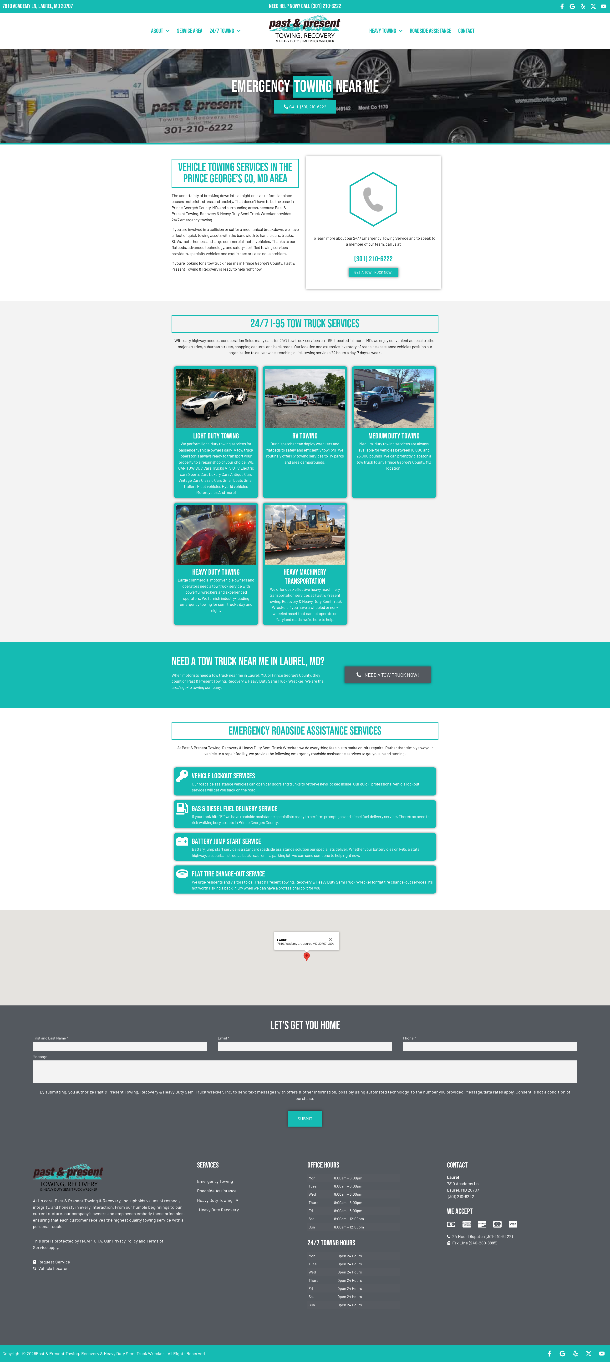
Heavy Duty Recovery (219, 1209)
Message (40, 1057)
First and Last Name (50, 1038)
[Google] (573, 6)
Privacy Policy (125, 1240)
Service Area (189, 31)
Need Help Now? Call (290, 6)
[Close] (330, 939)
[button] (307, 956)
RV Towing (305, 436)
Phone (409, 1038)
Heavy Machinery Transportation (305, 577)
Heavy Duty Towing (216, 572)
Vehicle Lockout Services (223, 776)
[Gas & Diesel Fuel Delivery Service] (182, 809)
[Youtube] (604, 6)
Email (223, 1038)
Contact (466, 31)
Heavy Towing (382, 31)
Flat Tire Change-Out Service (228, 874)
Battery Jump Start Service (226, 841)
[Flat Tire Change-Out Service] (182, 874)
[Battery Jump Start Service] (182, 841)
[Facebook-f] (562, 6)
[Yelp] (583, 6)
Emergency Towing (215, 1181)
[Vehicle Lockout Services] (182, 776)
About (157, 31)
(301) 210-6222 (326, 6)
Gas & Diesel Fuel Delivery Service (234, 809)
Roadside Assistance (430, 31)
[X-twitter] (593, 6)
